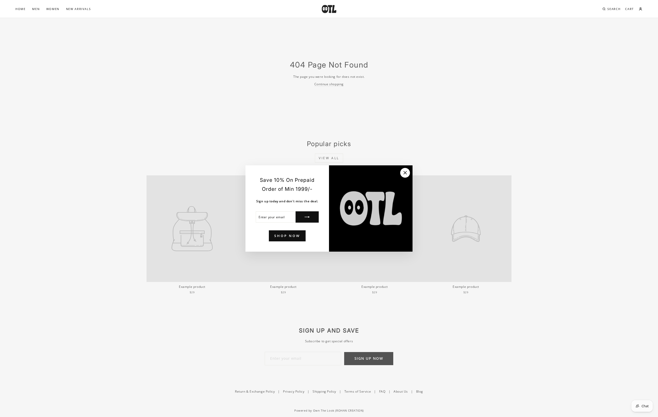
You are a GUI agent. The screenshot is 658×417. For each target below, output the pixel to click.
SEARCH (613, 9)
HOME (20, 9)
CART (629, 9)
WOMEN (52, 9)
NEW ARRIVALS (78, 9)
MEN (36, 9)
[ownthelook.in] (329, 9)
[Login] (640, 9)
